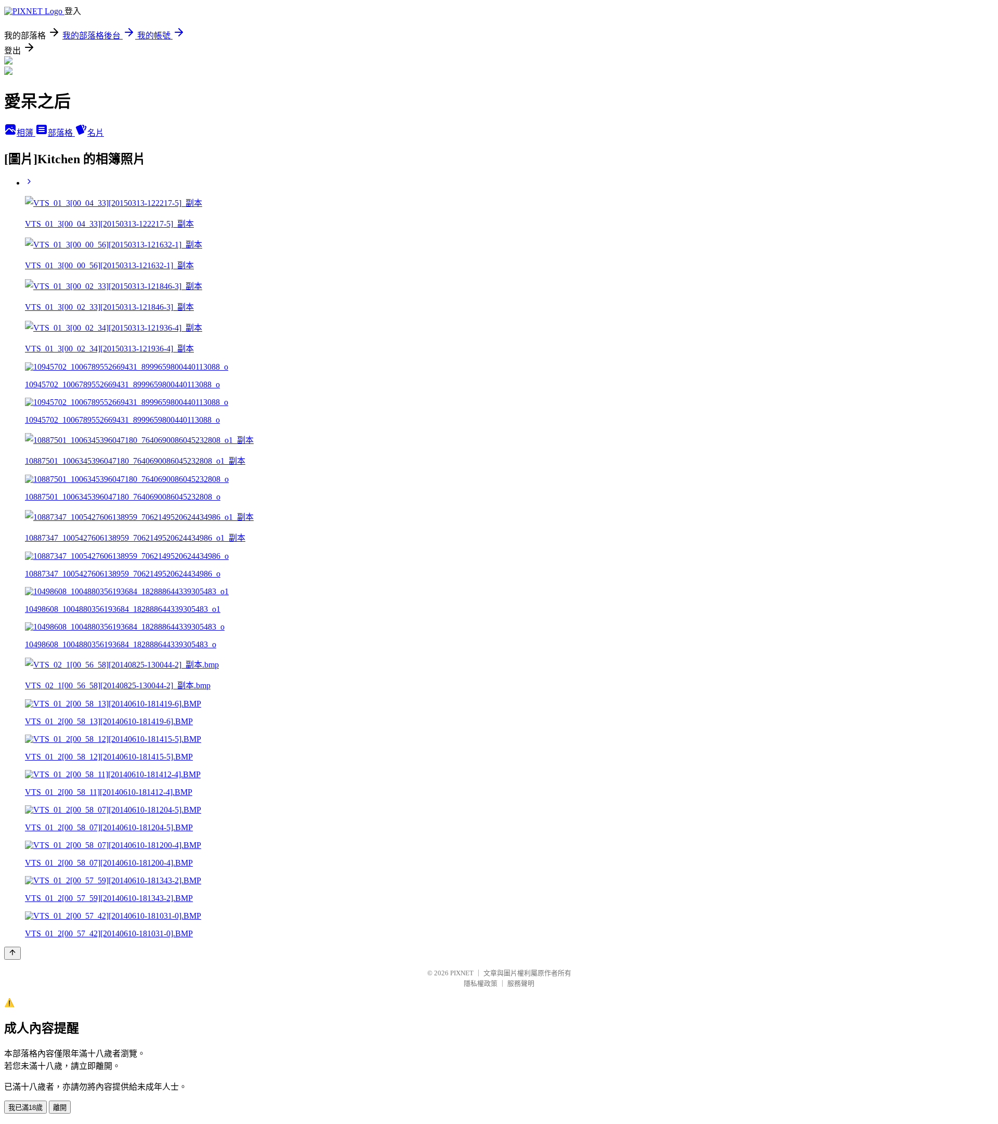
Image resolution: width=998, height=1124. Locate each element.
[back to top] (12, 953)
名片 (95, 132)
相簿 (26, 132)
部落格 (61, 132)
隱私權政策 (480, 983)
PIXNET (462, 973)
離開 (60, 1108)
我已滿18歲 (25, 1108)
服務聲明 (520, 983)
